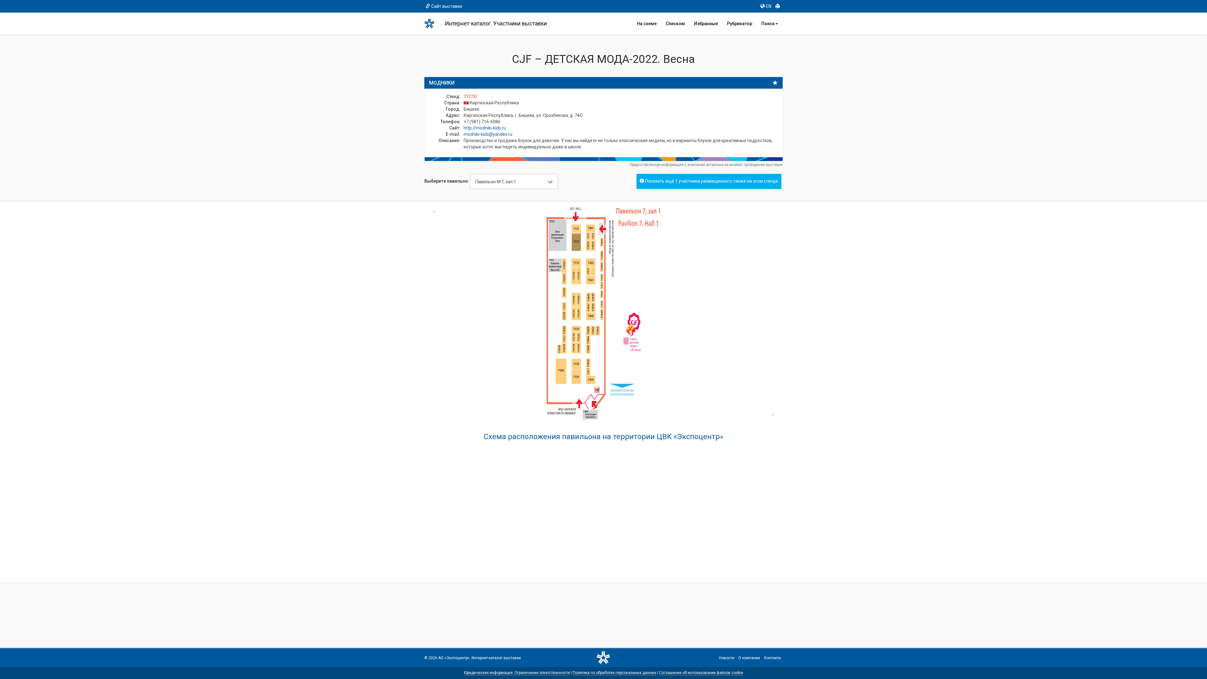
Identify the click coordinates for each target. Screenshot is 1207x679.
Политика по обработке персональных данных (614, 673)
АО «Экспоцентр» (454, 658)
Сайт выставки (446, 6)
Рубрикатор (739, 23)
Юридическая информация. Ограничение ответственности (517, 673)
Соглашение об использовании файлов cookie (701, 673)
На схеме (647, 23)
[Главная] (432, 23)
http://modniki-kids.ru (485, 127)
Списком (675, 23)
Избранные (706, 23)
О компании (749, 658)
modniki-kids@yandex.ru (488, 134)
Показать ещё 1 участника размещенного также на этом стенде (711, 181)
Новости (726, 658)
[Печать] (777, 6)
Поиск (768, 23)
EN (768, 6)
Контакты (772, 658)
